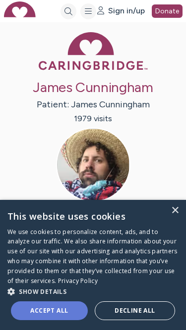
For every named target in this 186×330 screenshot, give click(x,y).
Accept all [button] (49, 310)
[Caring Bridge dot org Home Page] (93, 68)
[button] (93, 291)
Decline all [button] (135, 310)
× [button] (175, 210)
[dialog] (93, 265)
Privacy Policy (78, 281)
